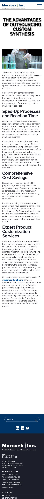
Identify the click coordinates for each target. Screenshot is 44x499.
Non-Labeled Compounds (11, 485)
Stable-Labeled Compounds (12, 482)
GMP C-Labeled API (9, 474)
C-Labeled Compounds (11, 477)
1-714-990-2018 (17, 465)
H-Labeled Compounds (11, 479)
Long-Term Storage (9, 498)
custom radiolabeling (12, 280)
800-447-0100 (17, 463)
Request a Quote (8, 495)
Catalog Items (7, 487)
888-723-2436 (10, 461)
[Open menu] (39, 5)
